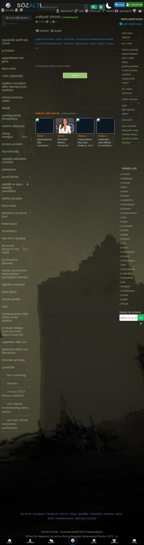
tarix (123, 221)
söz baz (91, 518)
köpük (6, 108)
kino (123, 187)
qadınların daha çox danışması (15, 351)
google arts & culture (44, 39)
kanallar (129, 168)
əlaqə (73, 513)
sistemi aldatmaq (13, 126)
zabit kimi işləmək (131, 35)
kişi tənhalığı (16, 151)
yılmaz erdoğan (14, 135)
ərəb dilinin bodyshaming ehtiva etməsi (15, 407)
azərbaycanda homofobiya (11, 117)
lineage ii (101, 43)
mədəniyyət (127, 252)
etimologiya (127, 260)
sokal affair (69, 43)
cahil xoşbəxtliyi (12, 76)
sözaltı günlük (11, 299)
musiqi (125, 183)
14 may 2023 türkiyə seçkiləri (13, 393)
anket (124, 230)
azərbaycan (127, 290)
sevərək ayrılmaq (13, 360)
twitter (64, 513)
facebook (52, 513)
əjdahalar (44, 30)
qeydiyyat (137, 4)
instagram (39, 513)
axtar (51, 518)
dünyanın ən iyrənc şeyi (16, 214)
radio (110, 11)
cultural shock (48, 16)
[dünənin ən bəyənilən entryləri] (135, 11)
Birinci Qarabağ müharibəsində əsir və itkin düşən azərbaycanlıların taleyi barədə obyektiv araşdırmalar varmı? (131, 66)
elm (123, 217)
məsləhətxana (132, 19)
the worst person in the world (15, 249)
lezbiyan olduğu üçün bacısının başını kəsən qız (12, 331)
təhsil (124, 191)
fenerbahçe (16, 231)
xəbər (124, 234)
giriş (121, 4)
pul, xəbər (131, 43)
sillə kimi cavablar (14, 238)
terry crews (9, 205)
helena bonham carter (12, 99)
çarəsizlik (8, 367)
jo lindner (8, 50)
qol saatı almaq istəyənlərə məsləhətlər (15, 424)
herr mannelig (16, 375)
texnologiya (127, 204)
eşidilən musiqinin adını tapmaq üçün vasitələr (14, 87)
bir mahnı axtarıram (131, 90)
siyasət (125, 208)
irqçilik (93, 43)
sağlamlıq (126, 200)
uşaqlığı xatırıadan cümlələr (14, 160)
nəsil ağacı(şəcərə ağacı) (131, 109)
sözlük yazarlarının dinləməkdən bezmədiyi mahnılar (15, 274)
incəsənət (126, 226)
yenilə (12, 18)
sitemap (109, 513)
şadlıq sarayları (12, 198)
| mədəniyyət (70, 17)
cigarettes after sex (14, 342)
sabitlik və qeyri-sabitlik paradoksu (15, 188)
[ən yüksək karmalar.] (140, 11)
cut (36, 48)
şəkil (124, 299)
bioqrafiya (126, 278)
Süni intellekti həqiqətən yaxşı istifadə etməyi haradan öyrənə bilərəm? (131, 134)
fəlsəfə (125, 239)
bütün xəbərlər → (70, 113)
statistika (96, 513)
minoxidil (131, 119)
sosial (124, 256)
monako (12, 383)
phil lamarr (69, 39)
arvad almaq (16, 176)
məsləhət (66, 11)
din (123, 243)
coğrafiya (126, 273)
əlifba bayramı (81, 43)
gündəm (23, 18)
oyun (124, 247)
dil (122, 282)
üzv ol (75, 75)
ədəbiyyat (126, 178)
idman (124, 195)
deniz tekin (9, 68)
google (110, 43)
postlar (94, 11)
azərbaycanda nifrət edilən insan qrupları (15, 317)
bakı (5, 306)
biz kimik (26, 513)
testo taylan (9, 223)
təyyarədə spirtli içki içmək (15, 41)
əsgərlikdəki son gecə (13, 59)
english (125, 286)
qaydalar (83, 513)
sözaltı (125, 174)
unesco (59, 39)
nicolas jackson (12, 144)
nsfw (124, 295)
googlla (57, 30)
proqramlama (128, 213)
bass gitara (9, 291)
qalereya (125, 11)
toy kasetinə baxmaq (16, 261)
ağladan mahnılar (13, 284)
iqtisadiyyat (127, 269)
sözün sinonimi (131, 100)
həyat (124, 303)
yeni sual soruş (132, 24)
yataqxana (9, 169)
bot (123, 265)
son (81, 11)
